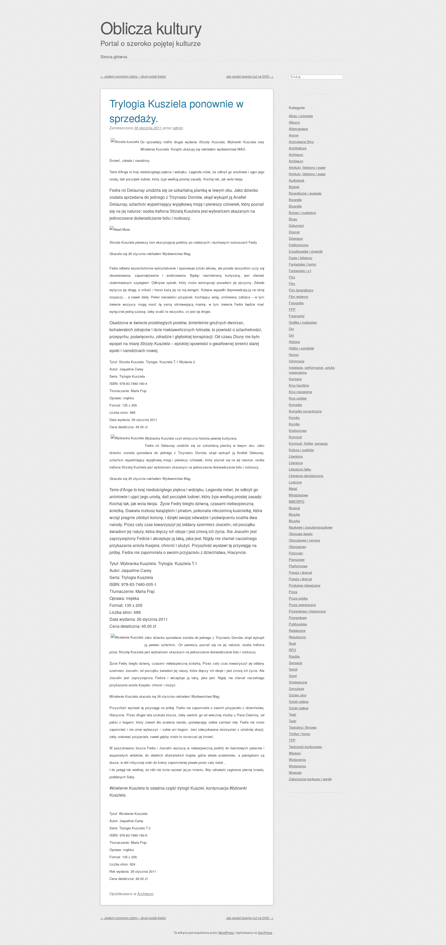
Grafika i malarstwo (303, 322)
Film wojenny (298, 296)
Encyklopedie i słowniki (306, 251)
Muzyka (294, 514)
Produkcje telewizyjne (304, 585)
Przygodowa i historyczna (307, 611)
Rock (292, 643)
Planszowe (297, 559)
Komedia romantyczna (305, 411)
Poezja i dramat (300, 572)
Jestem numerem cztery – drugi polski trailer (133, 76)
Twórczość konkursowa (305, 746)
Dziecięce (296, 238)
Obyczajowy (297, 546)
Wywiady (295, 772)
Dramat (294, 231)
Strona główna (113, 57)
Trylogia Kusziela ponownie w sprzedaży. (176, 110)
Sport (293, 675)
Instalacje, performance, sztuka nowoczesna (311, 370)
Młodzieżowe (298, 495)
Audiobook (296, 180)
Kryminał (295, 436)
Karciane (295, 378)
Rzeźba (294, 656)
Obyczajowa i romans (304, 540)
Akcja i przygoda (301, 115)
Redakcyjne (297, 630)
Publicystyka (298, 624)
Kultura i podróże (301, 449)
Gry (291, 328)
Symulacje (296, 688)
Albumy (294, 122)
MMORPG (296, 501)
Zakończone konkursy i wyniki (310, 778)
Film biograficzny (301, 290)
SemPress (265, 932)
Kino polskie (298, 398)
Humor (294, 354)
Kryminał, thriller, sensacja (308, 443)
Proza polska (298, 598)
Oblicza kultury (151, 27)
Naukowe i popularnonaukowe (310, 527)
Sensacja (295, 662)
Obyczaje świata (301, 533)
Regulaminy (297, 636)
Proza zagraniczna (302, 604)
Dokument (296, 225)
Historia (294, 341)
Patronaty (296, 553)
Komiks (294, 417)
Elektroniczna (298, 244)
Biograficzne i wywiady (305, 193)
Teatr (292, 714)
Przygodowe (298, 617)
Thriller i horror (299, 733)
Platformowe (298, 565)
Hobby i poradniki (301, 348)
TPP (292, 740)
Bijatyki (294, 186)
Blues (293, 219)
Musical (294, 507)
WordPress (226, 932)
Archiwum (145, 893)
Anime (293, 135)
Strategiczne (298, 682)
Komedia (295, 404)
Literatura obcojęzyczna (306, 475)
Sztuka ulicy (297, 695)
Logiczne (295, 482)
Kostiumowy (298, 430)
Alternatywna (298, 128)
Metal (293, 488)
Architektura (297, 148)
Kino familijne (299, 385)
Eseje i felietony (300, 257)
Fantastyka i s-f (300, 270)
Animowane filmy (301, 141)
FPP (292, 309)
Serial (293, 669)
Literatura (296, 456)
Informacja (296, 361)
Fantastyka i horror (302, 264)
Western (295, 753)
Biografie (295, 199)
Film (292, 277)
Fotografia (296, 302)
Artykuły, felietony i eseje (307, 167)
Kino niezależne (300, 391)
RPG (292, 649)
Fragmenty (297, 315)
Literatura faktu (300, 469)
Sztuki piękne (298, 701)
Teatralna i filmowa (302, 727)
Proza (293, 591)
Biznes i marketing (302, 212)
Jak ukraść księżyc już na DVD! (249, 76)
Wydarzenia (297, 759)
